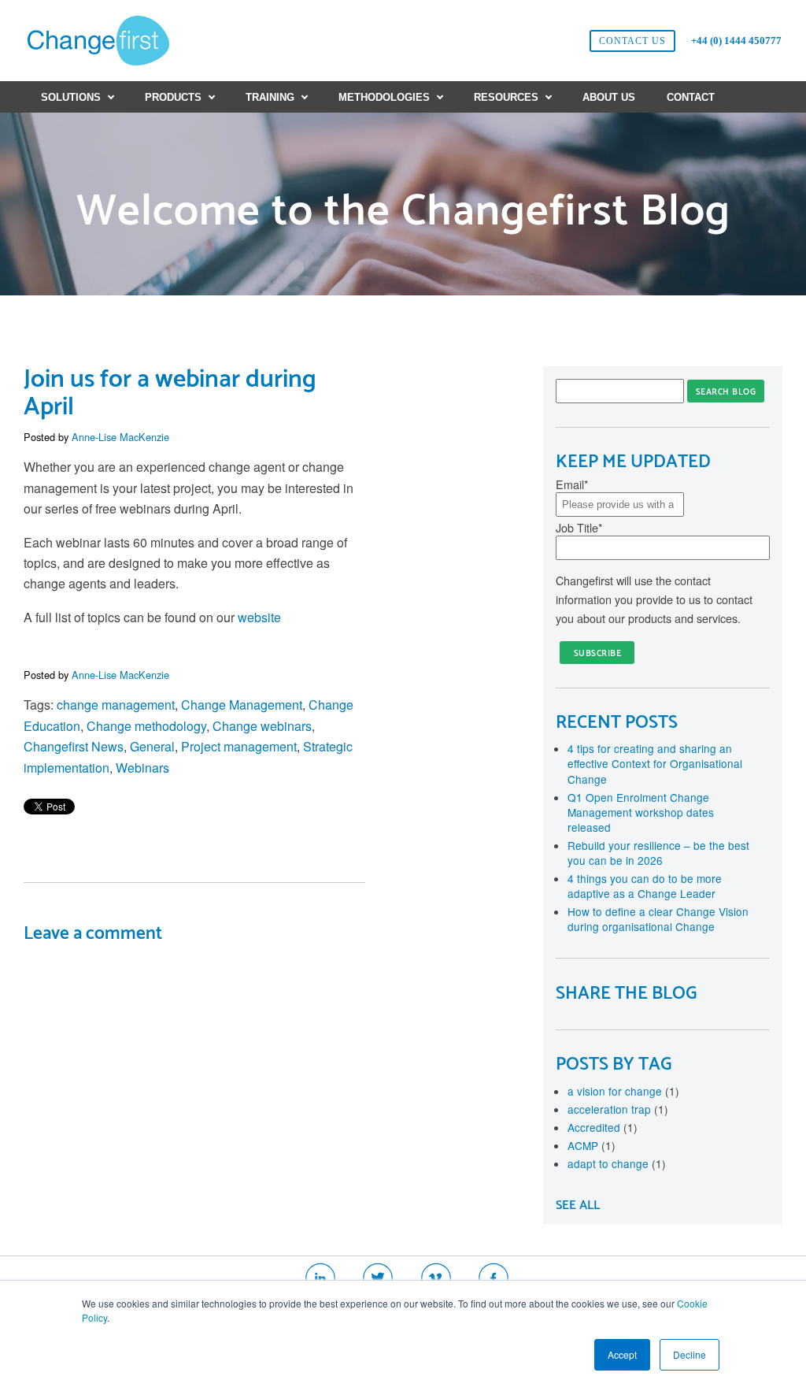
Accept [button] (622, 1354)
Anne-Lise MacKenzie (120, 436)
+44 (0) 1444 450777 (736, 40)
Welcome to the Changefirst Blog (403, 212)
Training (270, 97)
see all (578, 1205)
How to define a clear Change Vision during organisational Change (658, 918)
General (152, 746)
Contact (691, 97)
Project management (239, 746)
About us (608, 97)
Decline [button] (689, 1354)
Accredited (603, 1127)
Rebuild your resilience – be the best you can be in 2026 (658, 852)
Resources (506, 97)
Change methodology (146, 726)
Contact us (632, 40)
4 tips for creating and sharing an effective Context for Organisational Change (655, 763)
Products (173, 97)
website (259, 617)
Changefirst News (74, 746)
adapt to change (617, 1163)
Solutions (71, 97)
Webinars (142, 768)
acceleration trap (618, 1109)
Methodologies (384, 97)
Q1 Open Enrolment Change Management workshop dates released (641, 812)
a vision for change (623, 1091)
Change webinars (262, 726)
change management (116, 705)
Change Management (241, 705)
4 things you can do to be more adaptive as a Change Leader (645, 885)
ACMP (592, 1145)
